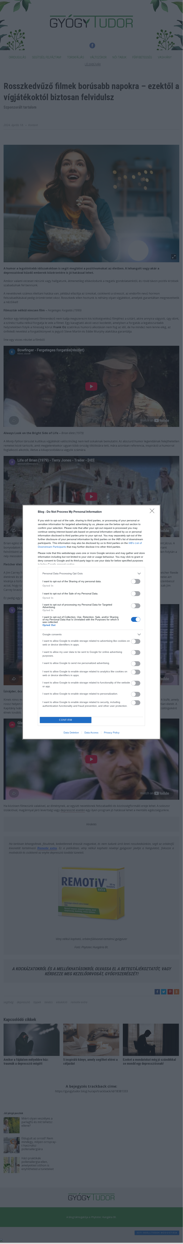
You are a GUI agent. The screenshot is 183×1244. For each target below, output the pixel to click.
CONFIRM (65, 720)
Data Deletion (71, 732)
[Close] (153, 512)
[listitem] (91, 573)
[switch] (135, 581)
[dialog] (91, 622)
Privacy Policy (111, 732)
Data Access (91, 732)
